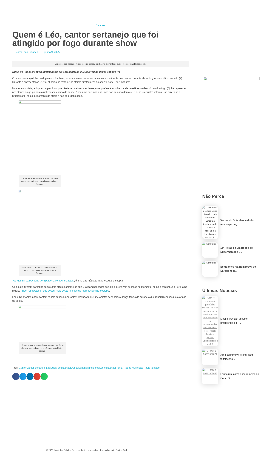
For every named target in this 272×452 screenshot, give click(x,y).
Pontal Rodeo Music (127, 367)
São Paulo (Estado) (149, 367)
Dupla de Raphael (60, 367)
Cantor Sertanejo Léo (38, 367)
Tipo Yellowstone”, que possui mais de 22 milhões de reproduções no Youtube (65, 290)
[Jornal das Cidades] (50, 2)
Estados (100, 25)
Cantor (22, 367)
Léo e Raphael (107, 367)
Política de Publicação (154, 446)
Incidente (94, 367)
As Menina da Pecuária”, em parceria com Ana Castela (43, 280)
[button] (15, 376)
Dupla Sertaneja (80, 367)
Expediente (100, 440)
